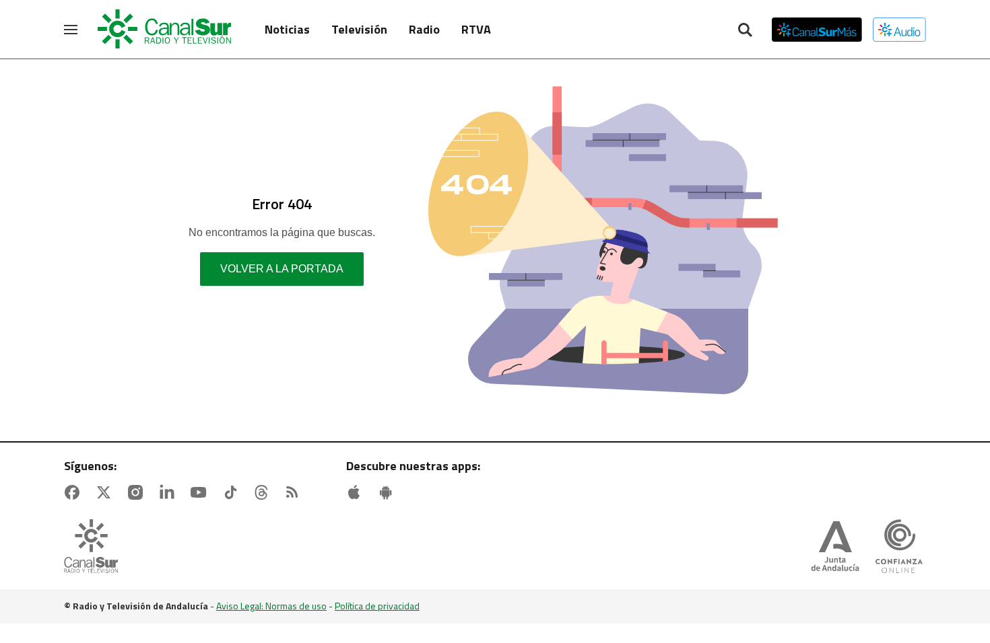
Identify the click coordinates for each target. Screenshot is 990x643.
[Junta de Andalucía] (835, 547)
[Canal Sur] (165, 29)
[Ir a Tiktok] (233, 492)
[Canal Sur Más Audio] (899, 29)
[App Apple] (357, 492)
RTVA (476, 29)
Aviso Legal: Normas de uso (271, 606)
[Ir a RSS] (295, 492)
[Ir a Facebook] (75, 492)
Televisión (359, 29)
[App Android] (388, 492)
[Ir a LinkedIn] (169, 492)
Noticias (287, 29)
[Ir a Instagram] (138, 492)
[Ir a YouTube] (201, 492)
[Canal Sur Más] (817, 29)
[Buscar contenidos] (745, 31)
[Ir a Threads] (264, 492)
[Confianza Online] (899, 547)
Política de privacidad (377, 606)
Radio (424, 29)
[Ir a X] (106, 492)
